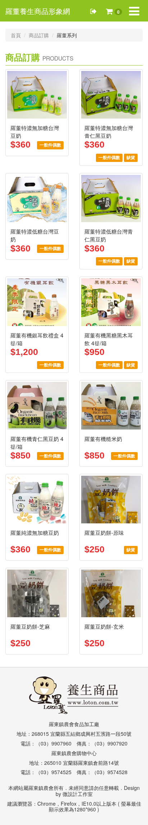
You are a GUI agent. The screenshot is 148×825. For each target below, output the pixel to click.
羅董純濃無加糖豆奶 (34, 532)
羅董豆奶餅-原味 (104, 532)
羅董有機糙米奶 (103, 438)
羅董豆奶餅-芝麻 (30, 626)
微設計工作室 (78, 793)
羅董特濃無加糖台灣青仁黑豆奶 (108, 131)
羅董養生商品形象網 (37, 11)
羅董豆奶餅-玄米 (104, 626)
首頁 (16, 35)
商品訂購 (39, 35)
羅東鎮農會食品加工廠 (74, 724)
